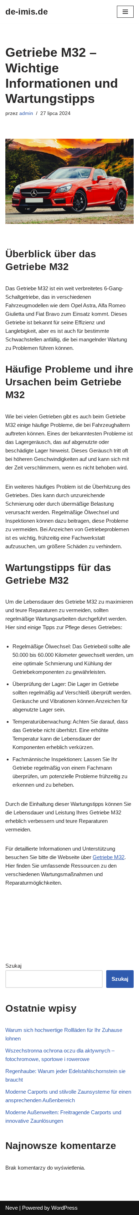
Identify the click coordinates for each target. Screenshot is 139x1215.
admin (26, 113)
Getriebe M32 (108, 857)
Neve (11, 1208)
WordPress (64, 1208)
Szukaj (13, 966)
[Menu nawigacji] (125, 12)
